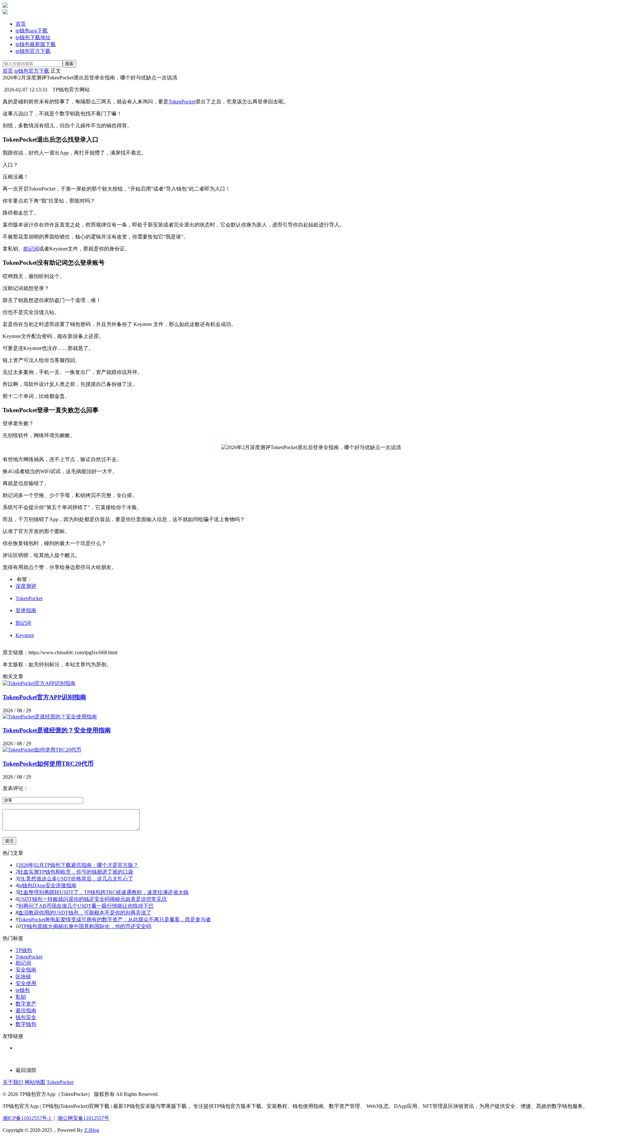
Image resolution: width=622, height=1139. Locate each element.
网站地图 (35, 1082)
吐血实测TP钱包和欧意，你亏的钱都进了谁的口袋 (75, 872)
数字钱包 (26, 1024)
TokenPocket (181, 101)
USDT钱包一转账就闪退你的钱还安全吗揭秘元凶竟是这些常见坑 (92, 899)
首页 (21, 24)
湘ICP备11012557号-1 (27, 1118)
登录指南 (26, 610)
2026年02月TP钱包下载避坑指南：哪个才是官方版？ (78, 865)
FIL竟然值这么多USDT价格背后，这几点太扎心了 (75, 878)
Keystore (25, 635)
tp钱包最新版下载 (36, 44)
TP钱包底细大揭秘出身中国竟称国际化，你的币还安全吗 (86, 926)
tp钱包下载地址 (33, 37)
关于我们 (13, 1082)
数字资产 (26, 1003)
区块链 (23, 976)
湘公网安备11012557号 (83, 1118)
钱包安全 (26, 1017)
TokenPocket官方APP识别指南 (44, 697)
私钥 (21, 997)
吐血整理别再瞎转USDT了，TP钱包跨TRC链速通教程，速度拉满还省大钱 (103, 892)
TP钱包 (24, 950)
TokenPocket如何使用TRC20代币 (48, 763)
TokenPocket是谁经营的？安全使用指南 (57, 730)
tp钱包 (23, 990)
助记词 (31, 248)
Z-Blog (91, 1130)
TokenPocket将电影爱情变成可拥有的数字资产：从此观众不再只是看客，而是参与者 (114, 919)
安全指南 (26, 969)
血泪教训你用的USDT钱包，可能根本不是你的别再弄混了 (84, 912)
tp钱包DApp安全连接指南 (47, 885)
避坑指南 (26, 1010)
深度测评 (26, 586)
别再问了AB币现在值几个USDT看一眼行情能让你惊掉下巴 (86, 906)
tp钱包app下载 (32, 30)
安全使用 (26, 983)
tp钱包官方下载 (33, 51)
